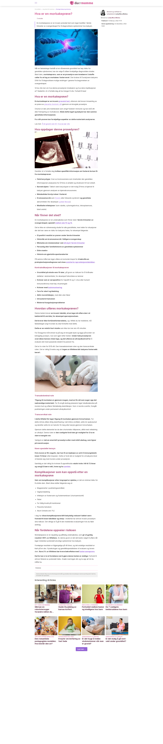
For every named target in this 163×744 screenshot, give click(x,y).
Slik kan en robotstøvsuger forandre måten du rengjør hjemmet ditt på (45, 609)
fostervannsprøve (86, 551)
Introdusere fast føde (66, 636)
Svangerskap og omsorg (63, 9)
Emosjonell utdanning (90, 605)
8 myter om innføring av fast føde (69, 640)
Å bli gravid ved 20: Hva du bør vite (56, 124)
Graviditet (38, 9)
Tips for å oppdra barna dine (44, 636)
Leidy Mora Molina (121, 14)
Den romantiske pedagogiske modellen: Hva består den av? (45, 641)
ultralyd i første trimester (74, 243)
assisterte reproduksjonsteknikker (80, 262)
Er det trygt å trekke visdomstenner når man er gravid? (93, 641)
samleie (67, 467)
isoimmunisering (55, 287)
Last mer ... (81, 649)
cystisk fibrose (64, 202)
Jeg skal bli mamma (48, 9)
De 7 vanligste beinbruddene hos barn (116, 608)
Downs (58, 198)
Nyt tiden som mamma (42, 605)
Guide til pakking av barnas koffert (67, 608)
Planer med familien (65, 605)
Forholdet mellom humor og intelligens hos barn (93, 608)
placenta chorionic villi (53, 104)
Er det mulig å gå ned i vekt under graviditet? (116, 640)
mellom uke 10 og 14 (63, 223)
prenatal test (64, 101)
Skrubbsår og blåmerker (114, 605)
